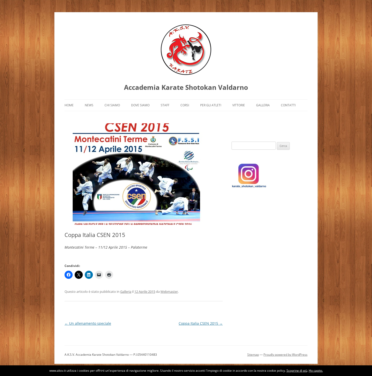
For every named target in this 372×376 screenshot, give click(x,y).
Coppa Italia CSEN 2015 (201, 323)
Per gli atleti (210, 105)
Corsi (184, 105)
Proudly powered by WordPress (285, 354)
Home (69, 105)
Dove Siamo (140, 105)
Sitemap (253, 354)
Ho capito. (316, 370)
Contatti (288, 105)
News (89, 105)
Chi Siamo (112, 105)
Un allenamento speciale (88, 323)
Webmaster (169, 291)
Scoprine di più (296, 370)
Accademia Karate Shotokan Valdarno (186, 87)
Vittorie (238, 105)
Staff (165, 105)
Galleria (263, 105)
